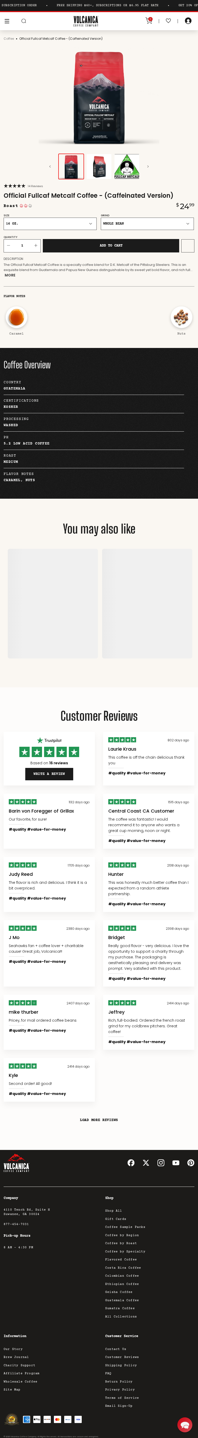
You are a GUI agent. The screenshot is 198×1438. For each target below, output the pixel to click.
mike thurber (23, 1012)
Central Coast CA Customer (141, 811)
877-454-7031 (16, 1224)
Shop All (113, 1211)
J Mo (14, 937)
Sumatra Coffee (120, 1308)
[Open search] (24, 21)
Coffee (9, 38)
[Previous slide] (50, 166)
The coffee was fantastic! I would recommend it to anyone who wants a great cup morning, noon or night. (143, 825)
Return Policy (119, 1382)
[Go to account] (188, 21)
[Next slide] (148, 166)
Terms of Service (122, 1398)
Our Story (13, 1349)
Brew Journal (16, 1357)
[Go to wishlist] (168, 21)
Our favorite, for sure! (28, 819)
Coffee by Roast (121, 1243)
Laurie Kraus (122, 749)
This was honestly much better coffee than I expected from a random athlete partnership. (148, 888)
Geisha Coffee (119, 1292)
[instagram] (160, 1162)
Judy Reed (21, 874)
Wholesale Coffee (20, 1382)
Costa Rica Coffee (123, 1268)
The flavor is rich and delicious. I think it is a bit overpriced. (48, 885)
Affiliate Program (21, 1373)
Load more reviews (99, 1120)
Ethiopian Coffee (122, 1284)
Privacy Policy (120, 1390)
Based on (49, 763)
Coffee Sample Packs (125, 1227)
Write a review (49, 774)
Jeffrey (116, 1012)
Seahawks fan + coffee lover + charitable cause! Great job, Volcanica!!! (46, 948)
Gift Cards (115, 1219)
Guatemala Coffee (122, 1300)
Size (6, 215)
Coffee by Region (122, 1235)
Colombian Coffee (122, 1276)
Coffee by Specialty (125, 1251)
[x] (146, 1162)
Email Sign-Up (119, 1406)
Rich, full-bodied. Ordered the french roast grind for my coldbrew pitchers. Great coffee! (146, 1026)
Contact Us (115, 1349)
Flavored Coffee (121, 1259)
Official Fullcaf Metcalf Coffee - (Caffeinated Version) (61, 38)
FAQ (108, 1373)
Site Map (12, 1390)
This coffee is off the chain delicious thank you (146, 760)
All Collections (121, 1316)
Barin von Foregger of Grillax (41, 811)
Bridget (116, 937)
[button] (184, 1424)
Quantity (10, 237)
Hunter (116, 874)
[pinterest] (190, 1162)
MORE (10, 275)
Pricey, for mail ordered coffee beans (43, 1020)
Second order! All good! (30, 1083)
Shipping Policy (121, 1365)
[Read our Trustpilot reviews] (49, 741)
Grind (105, 215)
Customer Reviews (122, 1357)
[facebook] (131, 1162)
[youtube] (175, 1162)
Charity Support (19, 1365)
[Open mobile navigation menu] (7, 21)
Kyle (13, 1075)
